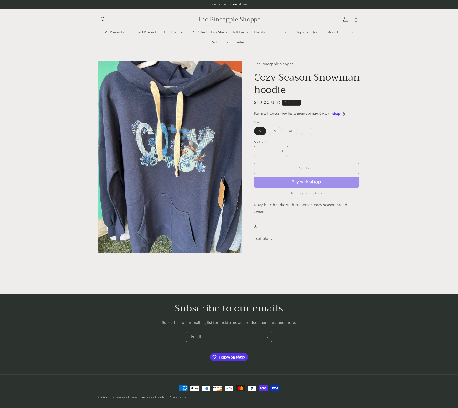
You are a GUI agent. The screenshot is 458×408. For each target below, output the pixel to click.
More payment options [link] (306, 193)
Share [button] (264, 226)
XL (293, 132)
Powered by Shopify (152, 397)
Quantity (260, 141)
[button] (103, 19)
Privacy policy (178, 396)
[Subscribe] (266, 336)
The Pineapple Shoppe (123, 397)
